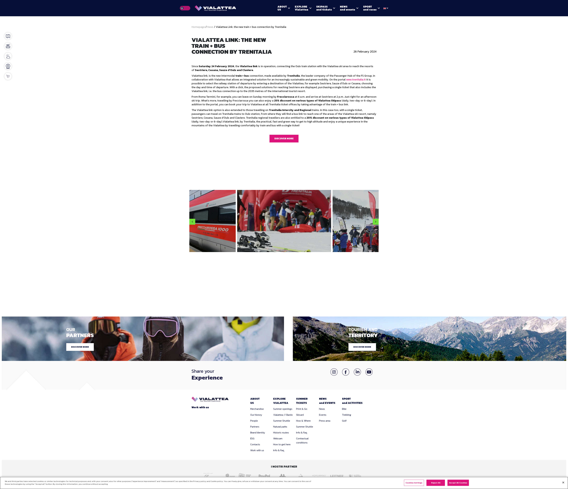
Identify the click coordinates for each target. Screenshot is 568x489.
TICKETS (302, 401)
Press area (324, 421)
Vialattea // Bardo (283, 415)
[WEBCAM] (8, 66)
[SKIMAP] (8, 36)
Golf (344, 421)
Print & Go (301, 409)
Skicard (300, 415)
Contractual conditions (302, 440)
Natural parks (280, 427)
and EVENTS (327, 401)
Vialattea (301, 8)
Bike (344, 409)
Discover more (80, 346)
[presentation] (192, 222)
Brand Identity (257, 432)
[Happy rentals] (319, 475)
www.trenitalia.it (356, 80)
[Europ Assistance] (228, 475)
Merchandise (257, 409)
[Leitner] (338, 475)
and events (347, 8)
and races (370, 8)
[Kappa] (283, 475)
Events (322, 415)
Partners (254, 427)
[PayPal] (265, 475)
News (210, 27)
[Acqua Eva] (301, 475)
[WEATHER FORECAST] (8, 56)
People (254, 421)
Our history (256, 415)
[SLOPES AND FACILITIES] (8, 46)
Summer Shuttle (281, 421)
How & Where (303, 421)
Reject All (435, 482)
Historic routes (281, 432)
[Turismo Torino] (356, 475)
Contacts (255, 444)
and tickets (324, 8)
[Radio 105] (247, 475)
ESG (252, 438)
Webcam (277, 438)
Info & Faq (278, 450)
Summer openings (282, 409)
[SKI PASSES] (8, 76)
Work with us (200, 407)
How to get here (282, 444)
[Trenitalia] (212, 475)
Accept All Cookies (458, 482)
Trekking (346, 415)
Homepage (198, 27)
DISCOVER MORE (284, 138)
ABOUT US (282, 8)
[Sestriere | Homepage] (215, 8)
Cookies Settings (414, 482)
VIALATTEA (280, 401)
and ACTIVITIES (352, 401)
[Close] (563, 482)
